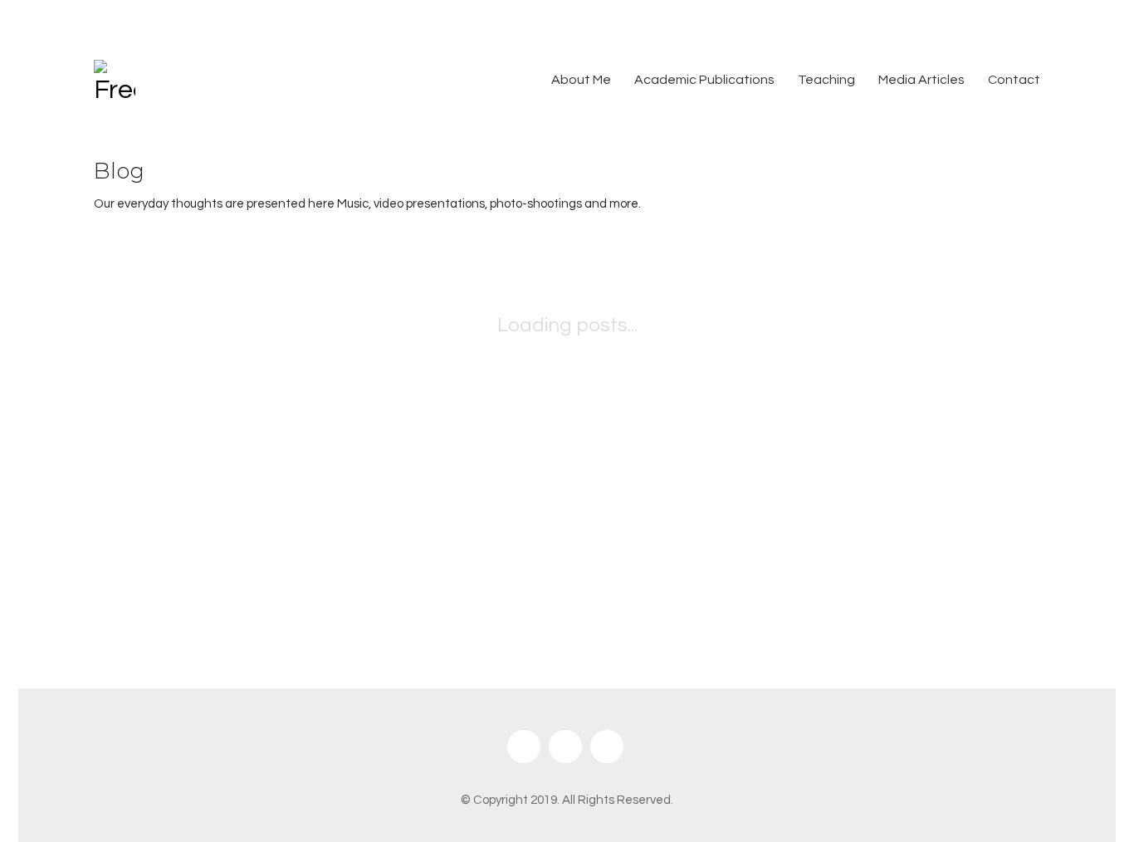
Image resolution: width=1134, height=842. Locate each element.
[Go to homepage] (114, 80)
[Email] (523, 746)
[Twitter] (565, 746)
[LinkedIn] (606, 746)
